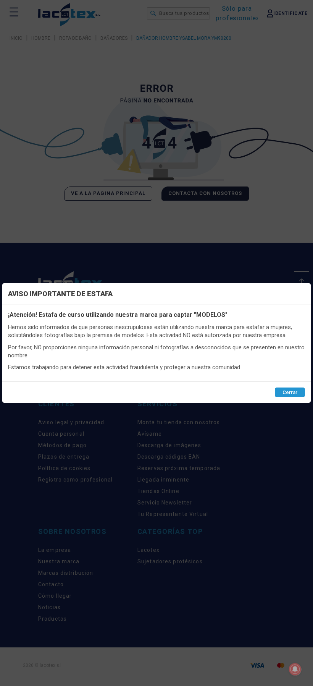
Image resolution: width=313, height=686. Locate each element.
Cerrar (289, 392)
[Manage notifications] (295, 669)
